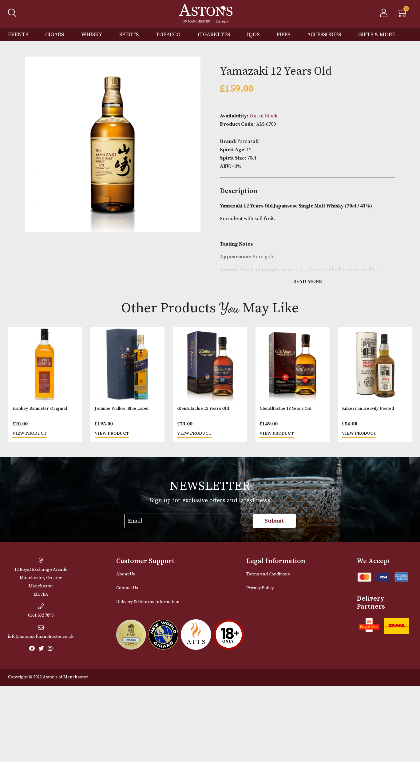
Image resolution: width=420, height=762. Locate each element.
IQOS (253, 34)
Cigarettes (214, 34)
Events (18, 34)
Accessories (324, 34)
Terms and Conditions (268, 574)
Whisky (91, 34)
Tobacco (168, 34)
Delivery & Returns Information (148, 602)
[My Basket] (403, 15)
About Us (125, 574)
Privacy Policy (260, 588)
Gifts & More (376, 34)
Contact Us (127, 588)
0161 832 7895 (40, 615)
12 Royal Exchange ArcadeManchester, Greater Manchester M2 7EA (40, 582)
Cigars (54, 34)
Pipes (283, 34)
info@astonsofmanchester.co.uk (40, 636)
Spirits (129, 34)
